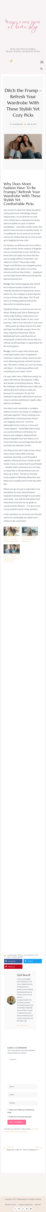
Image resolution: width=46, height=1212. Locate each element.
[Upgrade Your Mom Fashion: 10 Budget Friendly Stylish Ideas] (12, 531)
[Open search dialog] (41, 69)
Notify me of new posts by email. (20, 1117)
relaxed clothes (17, 957)
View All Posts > (23, 1025)
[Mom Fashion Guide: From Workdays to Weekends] (30, 531)
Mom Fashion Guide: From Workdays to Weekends (29, 539)
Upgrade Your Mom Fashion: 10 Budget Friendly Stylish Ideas (11, 539)
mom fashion (28, 955)
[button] (41, 62)
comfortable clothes (15, 955)
